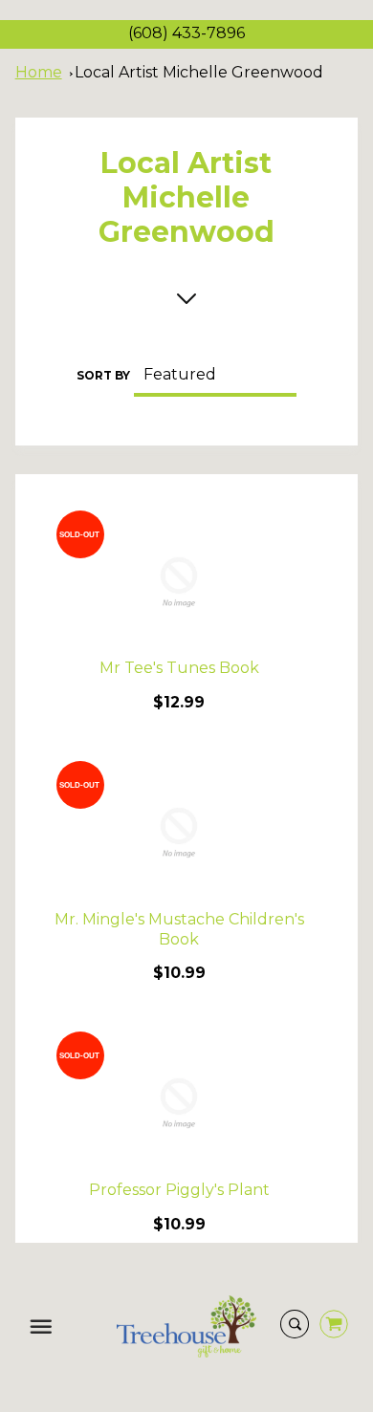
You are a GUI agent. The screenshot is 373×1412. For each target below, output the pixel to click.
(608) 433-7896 (186, 33)
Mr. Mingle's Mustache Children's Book (179, 929)
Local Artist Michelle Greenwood (199, 72)
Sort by (103, 375)
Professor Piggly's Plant (179, 1190)
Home (38, 72)
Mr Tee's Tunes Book (179, 668)
